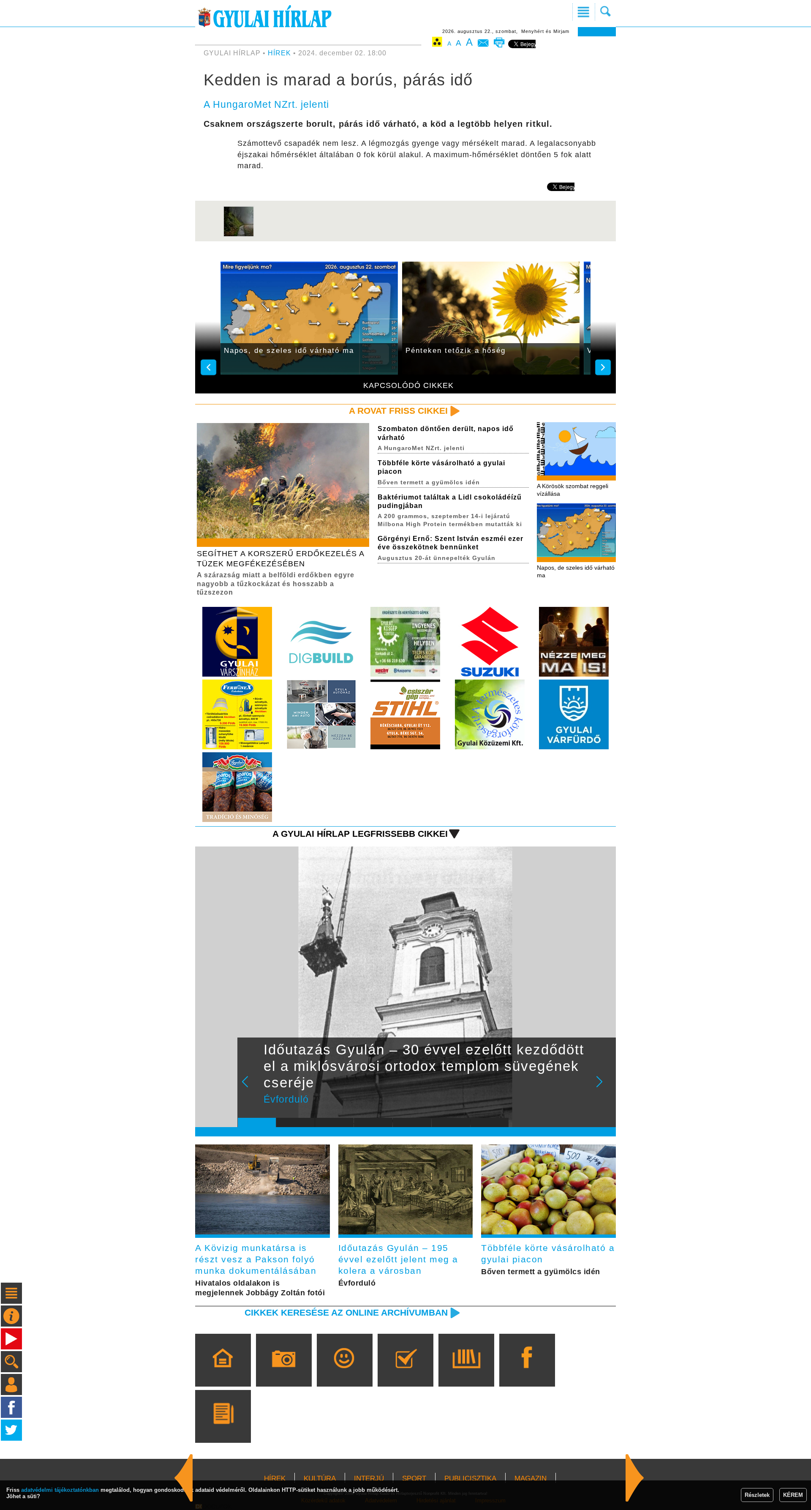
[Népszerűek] (344, 1372)
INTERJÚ (369, 1479)
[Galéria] (283, 1372)
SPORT (414, 1479)
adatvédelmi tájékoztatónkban (60, 1490)
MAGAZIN (530, 1479)
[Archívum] (466, 1372)
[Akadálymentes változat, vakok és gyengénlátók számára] (437, 43)
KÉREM (793, 1495)
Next (604, 1087)
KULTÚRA (320, 1479)
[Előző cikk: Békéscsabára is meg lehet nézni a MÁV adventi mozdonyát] (635, 1478)
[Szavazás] (405, 1372)
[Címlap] (223, 1372)
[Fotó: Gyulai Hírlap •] (238, 235)
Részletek (757, 1495)
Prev (250, 1087)
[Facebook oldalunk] (527, 1372)
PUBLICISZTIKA (470, 1479)
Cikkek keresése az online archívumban (346, 1312)
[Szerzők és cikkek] (223, 1428)
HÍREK (279, 53)
